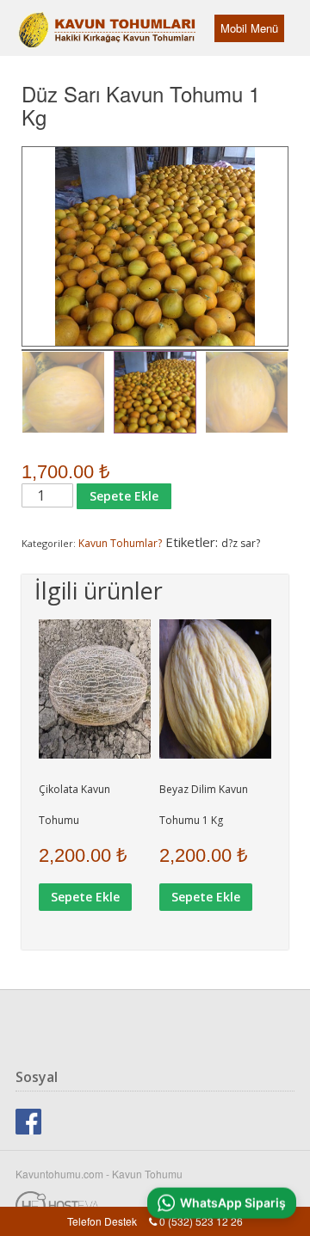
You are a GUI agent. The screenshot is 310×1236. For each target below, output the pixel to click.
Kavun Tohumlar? (120, 543)
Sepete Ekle (124, 496)
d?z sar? (240, 543)
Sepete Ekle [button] (85, 897)
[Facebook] (28, 1119)
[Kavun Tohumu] (64, 21)
